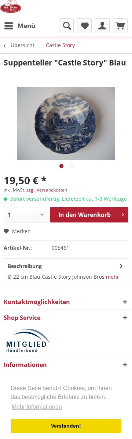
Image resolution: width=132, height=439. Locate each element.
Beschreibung (25, 266)
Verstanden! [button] (66, 426)
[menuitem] (19, 25)
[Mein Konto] (102, 25)
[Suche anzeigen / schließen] (66, 25)
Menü (26, 25)
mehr (112, 276)
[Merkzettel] (84, 25)
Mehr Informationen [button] (37, 407)
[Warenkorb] (120, 25)
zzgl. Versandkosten (46, 190)
